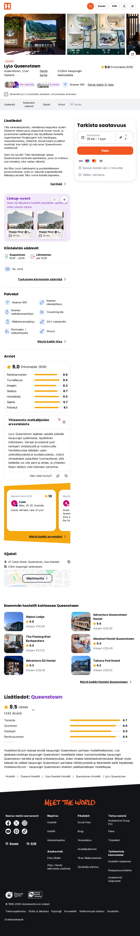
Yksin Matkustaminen (90, 857)
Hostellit (51, 822)
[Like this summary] (57, 475)
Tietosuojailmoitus (15, 911)
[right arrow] (64, 199)
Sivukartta (112, 911)
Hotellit (51, 831)
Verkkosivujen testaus (91, 911)
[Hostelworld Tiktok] (24, 831)
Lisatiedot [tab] (9, 104)
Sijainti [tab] (46, 104)
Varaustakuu (85, 840)
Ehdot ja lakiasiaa (39, 911)
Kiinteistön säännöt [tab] (29, 104)
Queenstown (12, 71)
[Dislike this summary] (66, 475)
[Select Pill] (90, 6)
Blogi (80, 831)
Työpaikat (114, 840)
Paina (111, 831)
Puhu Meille (54, 857)
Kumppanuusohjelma (120, 870)
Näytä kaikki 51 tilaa (101, 84)
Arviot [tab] (61, 104)
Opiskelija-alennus (88, 866)
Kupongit (56, 911)
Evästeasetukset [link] (14, 919)
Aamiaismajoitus (56, 840)
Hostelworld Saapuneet (115, 879)
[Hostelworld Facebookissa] (8, 823)
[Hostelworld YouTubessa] (8, 831)
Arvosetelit (70, 911)
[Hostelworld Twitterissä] (16, 823)
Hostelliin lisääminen (119, 861)
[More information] (64, 422)
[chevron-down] (33, 710)
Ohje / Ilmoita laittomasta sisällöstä (58, 867)
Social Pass (84, 822)
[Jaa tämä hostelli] (132, 54)
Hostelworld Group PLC (119, 822)
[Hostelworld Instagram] (24, 823)
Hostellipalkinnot (87, 849)
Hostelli (9, 61)
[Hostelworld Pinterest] (16, 831)
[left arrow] (54, 199)
